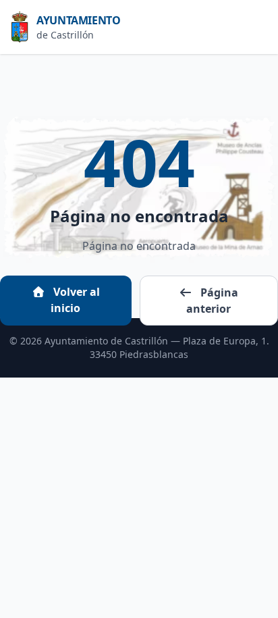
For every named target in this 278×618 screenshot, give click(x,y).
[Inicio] (23, 27)
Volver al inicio (75, 299)
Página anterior (212, 300)
